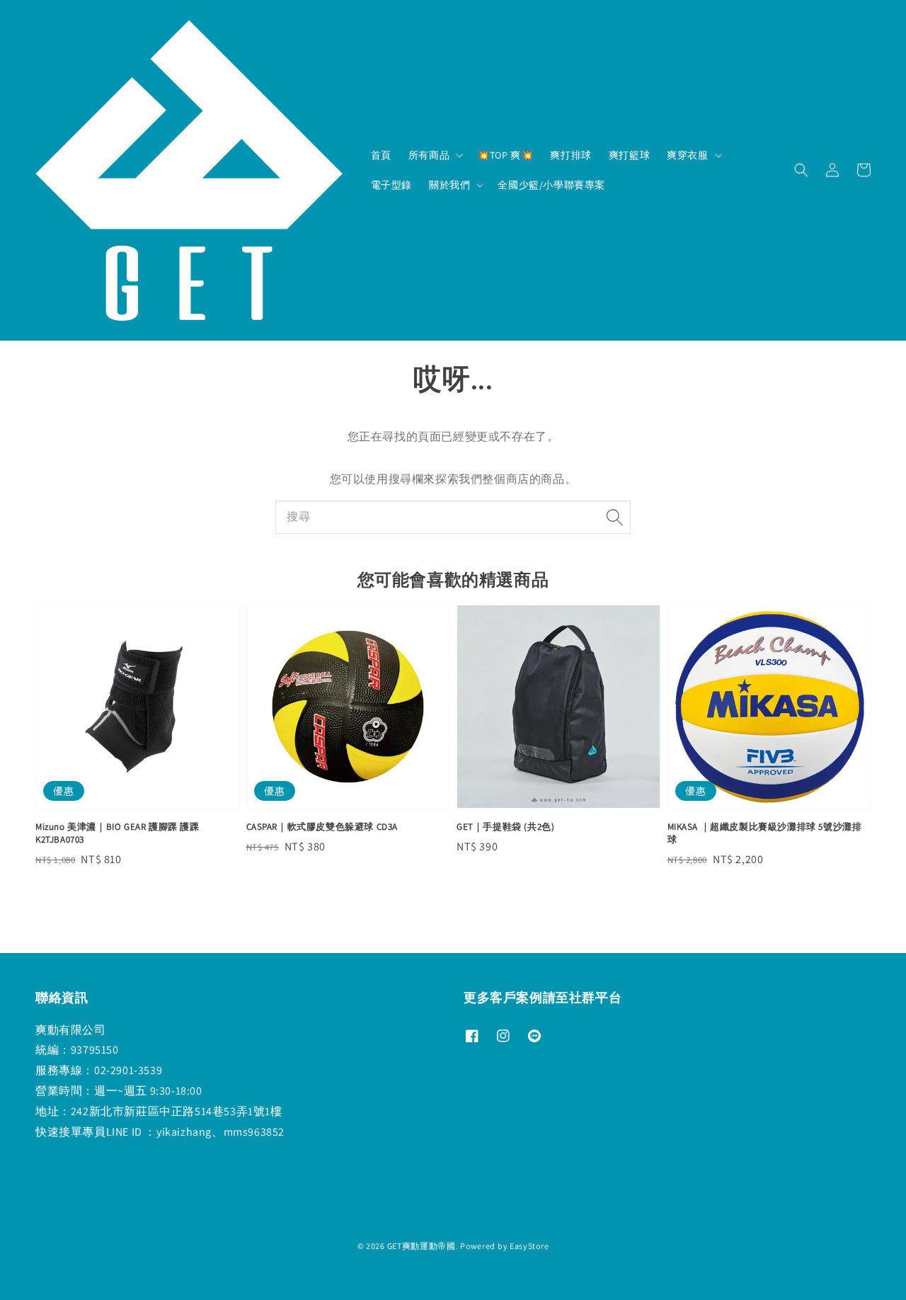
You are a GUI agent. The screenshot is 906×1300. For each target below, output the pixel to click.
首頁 (381, 155)
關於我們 (449, 184)
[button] (801, 170)
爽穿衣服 (687, 155)
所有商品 (428, 155)
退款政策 (453, 1271)
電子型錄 (391, 184)
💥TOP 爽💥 (505, 155)
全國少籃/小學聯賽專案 (551, 184)
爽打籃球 (629, 155)
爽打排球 (570, 155)
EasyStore (529, 1246)
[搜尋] (614, 516)
